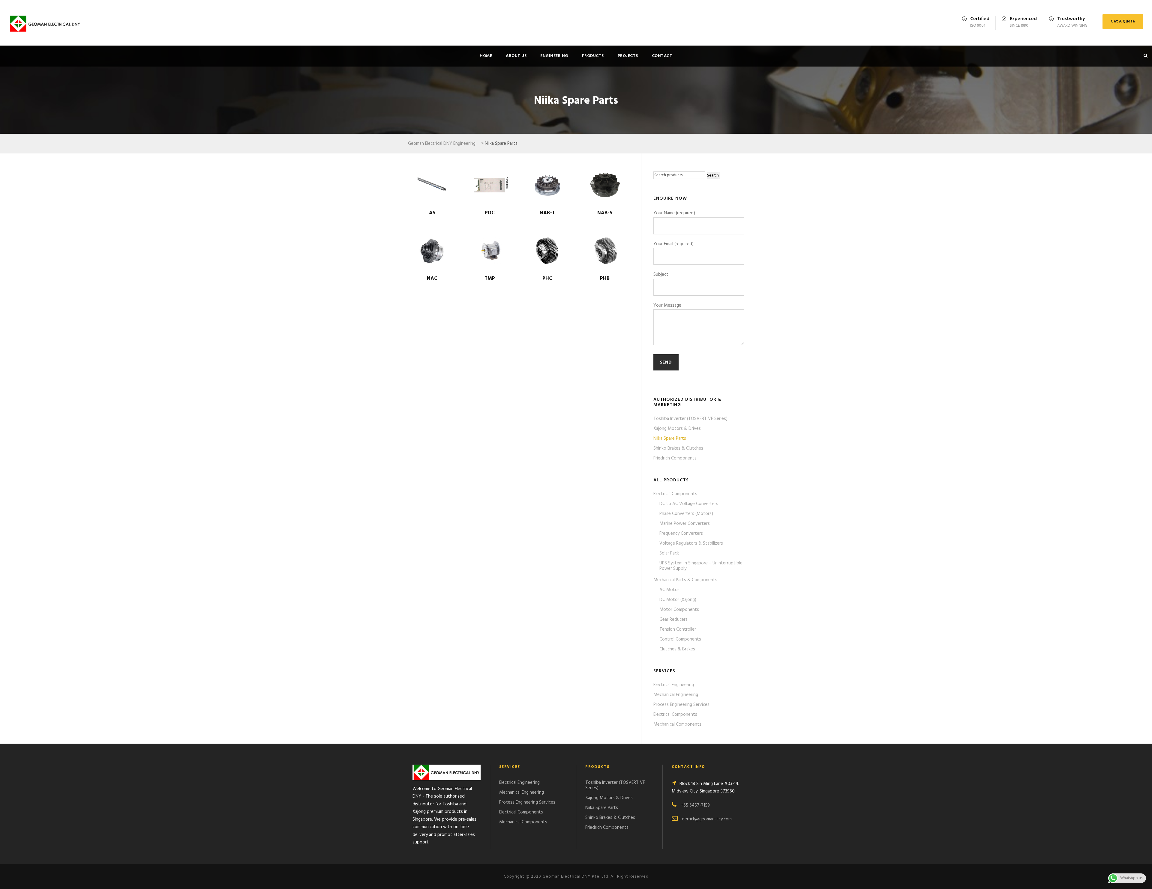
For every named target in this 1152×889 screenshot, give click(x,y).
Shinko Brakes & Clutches (678, 448)
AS (432, 213)
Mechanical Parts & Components (685, 580)
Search (713, 175)
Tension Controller (677, 629)
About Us (516, 55)
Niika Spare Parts (669, 438)
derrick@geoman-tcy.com (707, 819)
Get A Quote (1123, 21)
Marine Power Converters (684, 523)
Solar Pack (669, 553)
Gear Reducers (673, 619)
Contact (662, 55)
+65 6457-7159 (695, 805)
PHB (605, 279)
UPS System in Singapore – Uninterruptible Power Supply (700, 566)
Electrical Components (675, 494)
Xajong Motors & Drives (677, 428)
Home (486, 55)
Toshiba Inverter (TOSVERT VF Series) (690, 418)
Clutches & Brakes (677, 649)
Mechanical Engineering (675, 694)
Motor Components (679, 609)
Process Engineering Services (681, 704)
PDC (490, 213)
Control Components (680, 639)
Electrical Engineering (673, 684)
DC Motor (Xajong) (677, 599)
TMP (489, 279)
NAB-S (604, 213)
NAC (432, 279)
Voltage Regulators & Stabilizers (691, 543)
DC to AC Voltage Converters (688, 503)
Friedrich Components (675, 458)
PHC (547, 279)
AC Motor (669, 589)
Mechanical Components (677, 724)
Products (593, 55)
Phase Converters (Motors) (686, 513)
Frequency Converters (681, 533)
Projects (628, 55)
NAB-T (547, 213)
